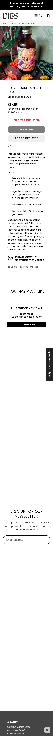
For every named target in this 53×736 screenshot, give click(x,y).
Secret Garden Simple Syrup (23, 24)
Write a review (26, 324)
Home (4, 24)
